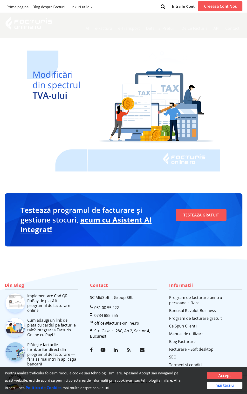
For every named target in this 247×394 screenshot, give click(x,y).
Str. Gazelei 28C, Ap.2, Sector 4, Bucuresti (120, 333)
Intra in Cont (183, 6)
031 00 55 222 (106, 307)
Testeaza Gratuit (201, 215)
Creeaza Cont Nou (220, 6)
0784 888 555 (106, 315)
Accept (224, 375)
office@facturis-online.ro (116, 323)
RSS (129, 350)
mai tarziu (224, 385)
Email (142, 350)
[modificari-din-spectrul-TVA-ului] (123, 111)
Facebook (93, 350)
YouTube (103, 350)
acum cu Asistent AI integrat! (86, 224)
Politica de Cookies (44, 387)
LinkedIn (116, 350)
